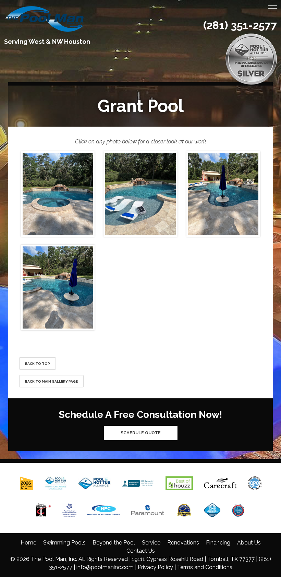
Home (28, 542)
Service (151, 542)
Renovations (183, 542)
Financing (218, 542)
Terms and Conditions (204, 567)
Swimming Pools (64, 542)
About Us (249, 542)
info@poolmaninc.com (105, 567)
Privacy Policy (155, 567)
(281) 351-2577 (240, 25)
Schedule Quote (141, 433)
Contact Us (140, 551)
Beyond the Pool (114, 542)
